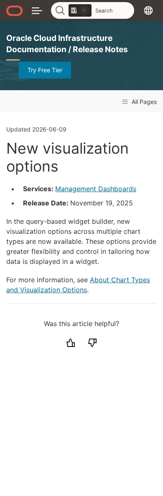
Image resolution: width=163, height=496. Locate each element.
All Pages (143, 101)
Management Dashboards (95, 189)
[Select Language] (148, 10)
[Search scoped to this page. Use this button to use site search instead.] (84, 10)
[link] (80, 10)
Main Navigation (37, 10)
